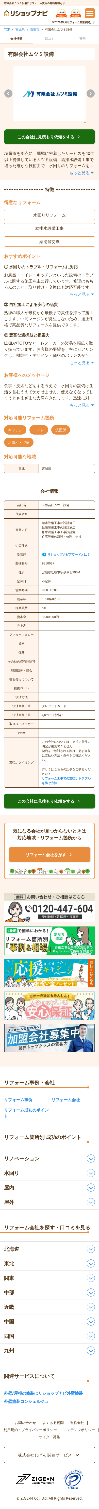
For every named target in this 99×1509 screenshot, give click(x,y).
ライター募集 (49, 1437)
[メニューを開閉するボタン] (90, 13)
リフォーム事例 (18, 1099)
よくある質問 (53, 1423)
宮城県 (20, 29)
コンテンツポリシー (79, 1430)
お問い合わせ (25, 1423)
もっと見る (79, 173)
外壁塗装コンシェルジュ (26, 1401)
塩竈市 (34, 29)
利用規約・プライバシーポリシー (30, 1430)
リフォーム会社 (66, 1099)
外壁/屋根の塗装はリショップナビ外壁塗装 (43, 1393)
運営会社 (77, 1423)
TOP (7, 29)
